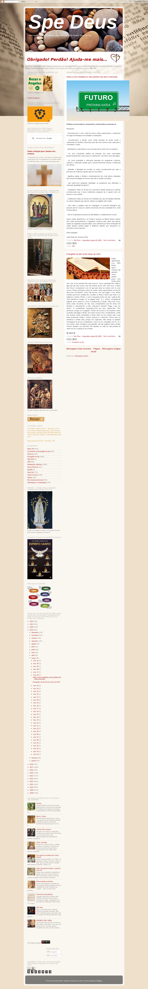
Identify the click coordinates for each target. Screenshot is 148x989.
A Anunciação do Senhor (44, 881)
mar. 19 (36, 703)
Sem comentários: (109, 240)
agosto (34, 644)
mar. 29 (36, 666)
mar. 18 (36, 706)
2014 (32, 776)
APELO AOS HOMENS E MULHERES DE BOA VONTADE (92, 77)
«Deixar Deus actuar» (43, 829)
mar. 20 (36, 700)
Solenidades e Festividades (36, 482)
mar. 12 (36, 723)
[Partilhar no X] (72, 243)
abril (33, 655)
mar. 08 (36, 734)
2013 (32, 778)
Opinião (30, 469)
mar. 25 (36, 685)
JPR (73, 246)
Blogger (99, 981)
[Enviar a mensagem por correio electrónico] (119, 240)
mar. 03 (36, 748)
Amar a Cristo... (41, 816)
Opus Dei (30, 472)
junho (34, 649)
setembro (35, 641)
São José (39, 907)
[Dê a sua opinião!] (69, 243)
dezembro (35, 632)
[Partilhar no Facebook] (74, 243)
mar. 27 (36, 672)
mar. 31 (36, 660)
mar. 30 (36, 663)
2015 (32, 773)
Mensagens (53, 952)
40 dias (38, 803)
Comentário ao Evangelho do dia (38, 451)
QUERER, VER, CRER (44, 920)
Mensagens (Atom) (81, 356)
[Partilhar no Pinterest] (76, 243)
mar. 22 (36, 694)
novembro (35, 635)
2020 (32, 627)
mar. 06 (36, 740)
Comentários (53, 955)
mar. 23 (36, 691)
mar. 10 (36, 728)
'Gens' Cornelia (41, 842)
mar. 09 (36, 731)
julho (33, 647)
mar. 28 (36, 669)
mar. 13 (36, 720)
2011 (31, 784)
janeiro (34, 761)
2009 (32, 790)
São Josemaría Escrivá (35, 480)
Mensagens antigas (111, 349)
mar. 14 (36, 717)
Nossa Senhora (32, 467)
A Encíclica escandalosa (44, 894)
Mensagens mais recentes (78, 349)
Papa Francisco (32, 475)
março (34, 658)
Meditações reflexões (34, 464)
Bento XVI (30, 449)
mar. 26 (36, 675)
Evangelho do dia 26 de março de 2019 (84, 254)
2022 (32, 621)
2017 (32, 767)
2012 (32, 781)
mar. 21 (36, 697)
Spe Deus (72, 22)
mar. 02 (36, 751)
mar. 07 (36, 737)
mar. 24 (36, 688)
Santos (29, 477)
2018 (32, 764)
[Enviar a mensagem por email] (67, 243)
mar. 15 (36, 714)
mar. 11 (36, 726)
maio (33, 652)
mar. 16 (36, 711)
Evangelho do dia (78, 342)
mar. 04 (36, 746)
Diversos (30, 454)
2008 (32, 793)
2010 (32, 787)
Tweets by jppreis (33, 98)
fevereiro (35, 758)
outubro (34, 638)
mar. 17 (36, 708)
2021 (32, 624)
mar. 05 (36, 743)
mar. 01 (36, 754)
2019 (32, 630)
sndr (81, 981)
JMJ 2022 (30, 459)
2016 (32, 770)
